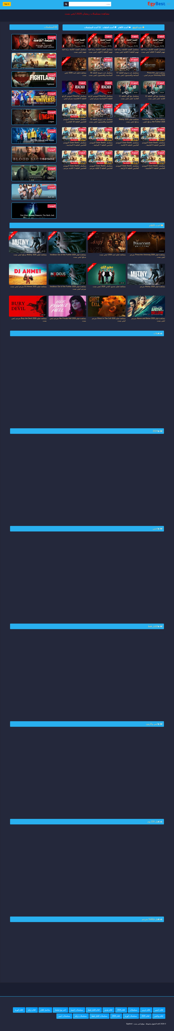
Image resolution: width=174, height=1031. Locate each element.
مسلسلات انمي (64, 1016)
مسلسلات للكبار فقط (99, 1016)
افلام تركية (32, 1010)
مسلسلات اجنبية (77, 1010)
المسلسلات (49, 27)
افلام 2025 (146, 1016)
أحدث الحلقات (108, 27)
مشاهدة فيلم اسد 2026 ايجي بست (112, 255)
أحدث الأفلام (123, 27)
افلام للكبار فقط (94, 1010)
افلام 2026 (116, 1016)
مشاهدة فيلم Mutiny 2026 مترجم (152, 286)
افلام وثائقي (158, 1016)
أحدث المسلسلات (91, 27)
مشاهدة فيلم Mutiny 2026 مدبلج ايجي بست (30, 255)
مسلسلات (133, 1010)
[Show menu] (168, 4)
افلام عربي (146, 1010)
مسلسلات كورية (131, 1016)
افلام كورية (19, 1010)
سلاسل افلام (45, 1010)
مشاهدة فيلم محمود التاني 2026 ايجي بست (109, 286)
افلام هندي (108, 1010)
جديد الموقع (137, 27)
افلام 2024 (121, 1010)
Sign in (6, 4)
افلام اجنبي (159, 1010)
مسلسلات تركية (81, 1016)
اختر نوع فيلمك (60, 1010)
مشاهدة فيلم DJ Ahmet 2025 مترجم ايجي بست (28, 286)
